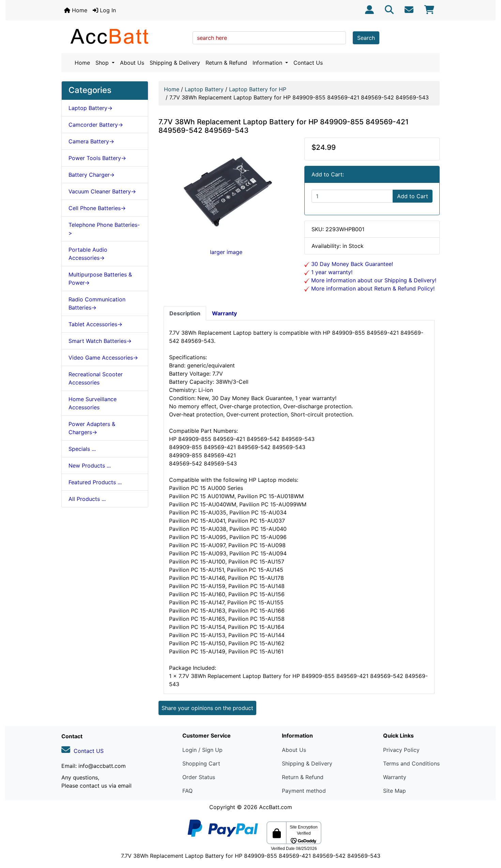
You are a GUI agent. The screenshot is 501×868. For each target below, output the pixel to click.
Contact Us (308, 62)
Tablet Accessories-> (95, 324)
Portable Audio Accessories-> (88, 253)
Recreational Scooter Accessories (96, 378)
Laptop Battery (204, 89)
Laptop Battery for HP (257, 89)
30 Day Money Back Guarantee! (351, 264)
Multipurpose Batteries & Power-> (100, 278)
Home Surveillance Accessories (93, 403)
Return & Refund (226, 62)
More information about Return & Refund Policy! (372, 288)
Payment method (304, 790)
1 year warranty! (330, 272)
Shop (102, 62)
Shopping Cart (201, 763)
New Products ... (90, 465)
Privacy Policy (401, 749)
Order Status (198, 777)
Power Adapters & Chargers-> (92, 428)
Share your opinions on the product (207, 708)
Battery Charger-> (92, 174)
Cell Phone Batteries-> (97, 208)
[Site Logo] (124, 36)
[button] (488, 834)
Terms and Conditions (411, 763)
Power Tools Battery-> (97, 158)
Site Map (394, 790)
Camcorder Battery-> (96, 124)
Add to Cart (412, 196)
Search (366, 37)
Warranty (394, 777)
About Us (132, 62)
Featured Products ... (95, 482)
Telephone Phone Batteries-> (104, 228)
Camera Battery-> (91, 141)
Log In (107, 10)
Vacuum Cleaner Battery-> (102, 191)
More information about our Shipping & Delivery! (372, 280)
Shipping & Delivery (175, 62)
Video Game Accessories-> (103, 357)
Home (78, 10)
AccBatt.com (275, 807)
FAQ (187, 790)
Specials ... (82, 448)
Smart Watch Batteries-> (100, 340)
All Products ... (87, 498)
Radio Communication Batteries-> (97, 303)
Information (268, 62)
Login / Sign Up (202, 749)
